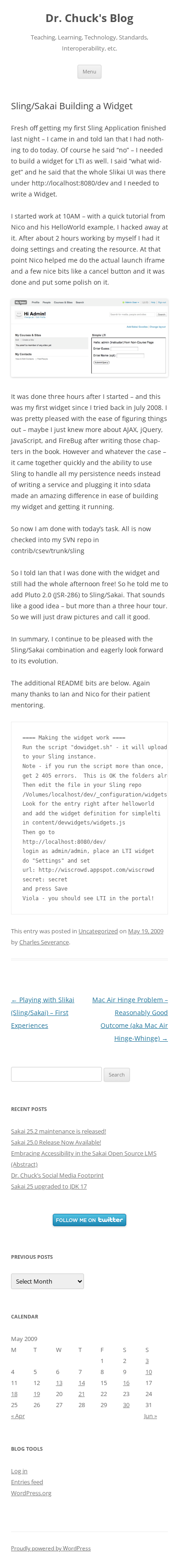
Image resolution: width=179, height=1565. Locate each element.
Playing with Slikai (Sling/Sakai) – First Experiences (42, 1012)
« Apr (18, 1416)
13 (59, 1383)
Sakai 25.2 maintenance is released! (58, 1131)
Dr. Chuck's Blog (89, 18)
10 (148, 1372)
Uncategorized (98, 931)
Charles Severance (44, 942)
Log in (19, 1471)
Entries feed (27, 1482)
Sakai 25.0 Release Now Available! (56, 1142)
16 (126, 1383)
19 (37, 1394)
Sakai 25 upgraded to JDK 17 (49, 1186)
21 (81, 1394)
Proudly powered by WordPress (51, 1548)
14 (81, 1383)
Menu (89, 71)
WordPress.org (31, 1493)
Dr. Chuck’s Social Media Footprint (57, 1175)
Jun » (150, 1416)
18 (14, 1394)
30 (126, 1405)
